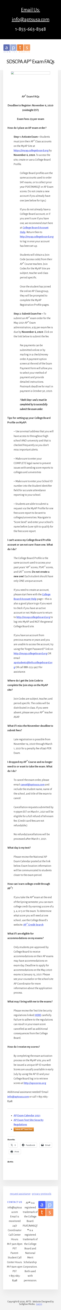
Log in (39, 1304)
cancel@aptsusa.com (32, 784)
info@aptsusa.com (18, 1096)
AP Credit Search (33, 924)
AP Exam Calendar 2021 (27, 1115)
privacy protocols (41, 1193)
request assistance (20, 1193)
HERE (38, 1015)
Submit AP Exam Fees (23, 1129)
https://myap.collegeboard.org (31, 150)
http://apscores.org (35, 1083)
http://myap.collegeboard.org (36, 236)
